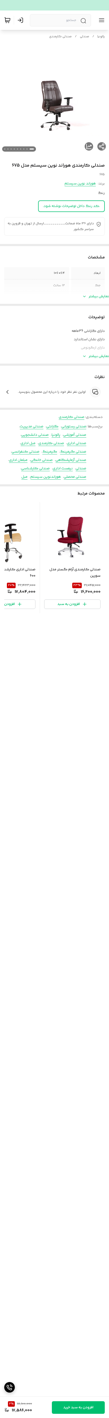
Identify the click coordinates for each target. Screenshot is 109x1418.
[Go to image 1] (32, 149)
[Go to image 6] (14, 149)
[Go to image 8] (7, 149)
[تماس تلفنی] (9, 1387)
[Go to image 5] (17, 149)
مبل (24, 477)
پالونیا (101, 36)
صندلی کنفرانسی (25, 452)
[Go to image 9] (4, 149)
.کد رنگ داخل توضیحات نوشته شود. (71, 206)
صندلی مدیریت (31, 426)
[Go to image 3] (23, 149)
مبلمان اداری (18, 460)
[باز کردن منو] (100, 20)
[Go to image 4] (20, 149)
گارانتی (52, 426)
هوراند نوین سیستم (80, 184)
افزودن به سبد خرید (78, 1407)
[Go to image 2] (27, 149)
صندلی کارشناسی (35, 468)
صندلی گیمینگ (73, 452)
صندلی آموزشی (74, 435)
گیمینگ (49, 452)
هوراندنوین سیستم (45, 477)
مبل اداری (28, 443)
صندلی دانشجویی (35, 435)
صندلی (84, 36)
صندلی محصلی (75, 477)
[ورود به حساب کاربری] (21, 20)
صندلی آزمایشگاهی (71, 460)
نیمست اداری (63, 468)
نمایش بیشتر (99, 296)
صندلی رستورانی (73, 426)
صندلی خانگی (41, 460)
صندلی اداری (76, 443)
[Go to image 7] (11, 149)
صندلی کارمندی (60, 36)
